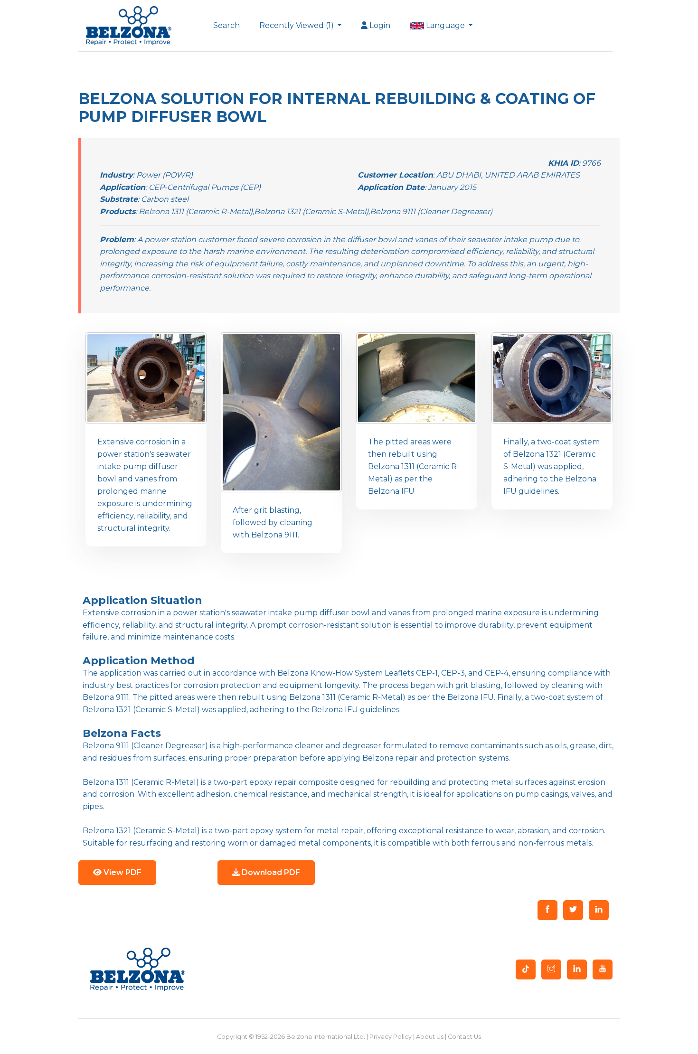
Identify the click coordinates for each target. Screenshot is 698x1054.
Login (379, 25)
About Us (429, 1036)
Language (445, 25)
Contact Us (464, 1036)
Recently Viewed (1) (297, 25)
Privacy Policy (390, 1036)
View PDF (121, 872)
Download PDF (270, 872)
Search (226, 25)
